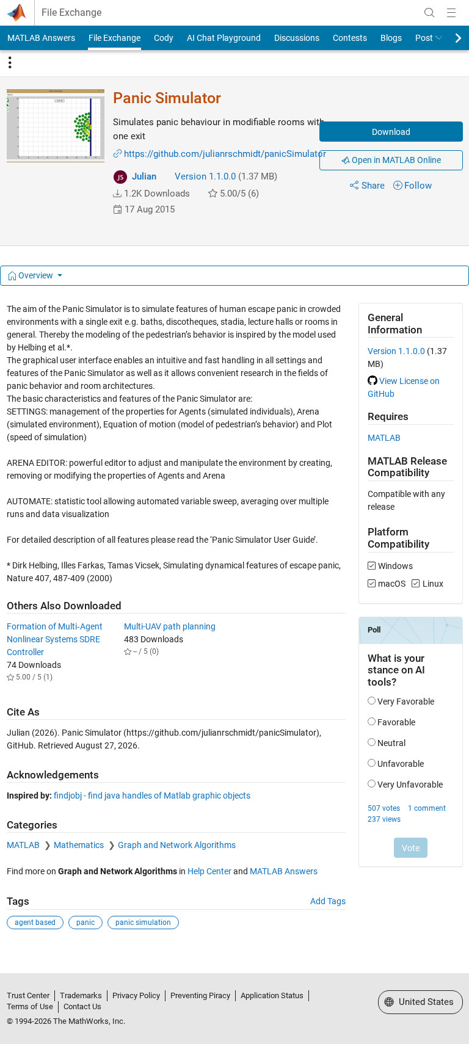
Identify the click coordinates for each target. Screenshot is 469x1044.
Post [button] (424, 38)
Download (391, 132)
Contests (350, 38)
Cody (163, 38)
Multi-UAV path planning (170, 626)
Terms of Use (30, 1006)
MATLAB (24, 845)
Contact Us (82, 1006)
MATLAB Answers (41, 38)
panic (85, 922)
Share (373, 185)
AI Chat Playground (224, 38)
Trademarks (81, 995)
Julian (144, 176)
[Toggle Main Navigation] (451, 13)
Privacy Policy (136, 995)
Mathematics (80, 845)
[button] (117, 193)
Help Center (209, 871)
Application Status (272, 995)
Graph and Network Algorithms (177, 845)
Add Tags (328, 901)
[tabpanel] (235, 624)
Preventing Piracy (200, 995)
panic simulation (143, 922)
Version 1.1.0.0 (205, 176)
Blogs (391, 38)
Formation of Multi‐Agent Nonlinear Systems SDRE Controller (55, 639)
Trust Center (28, 995)
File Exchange (71, 13)
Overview (35, 275)
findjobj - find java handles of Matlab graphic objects (152, 795)
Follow (418, 185)
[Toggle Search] (429, 13)
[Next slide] (447, 38)
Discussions (296, 38)
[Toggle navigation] (10, 63)
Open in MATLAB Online (395, 160)
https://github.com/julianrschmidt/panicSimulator (225, 153)
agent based (35, 922)
